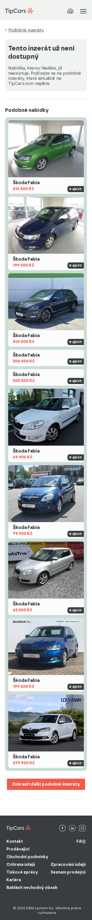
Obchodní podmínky (27, 856)
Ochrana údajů (20, 864)
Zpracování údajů (68, 864)
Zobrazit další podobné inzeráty (46, 784)
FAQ (81, 841)
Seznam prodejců (68, 872)
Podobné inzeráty (26, 30)
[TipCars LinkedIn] (72, 828)
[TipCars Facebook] (62, 828)
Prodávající (18, 849)
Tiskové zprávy (22, 872)
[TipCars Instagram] (82, 828)
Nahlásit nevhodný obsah (31, 887)
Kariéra (13, 879)
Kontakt (14, 841)
